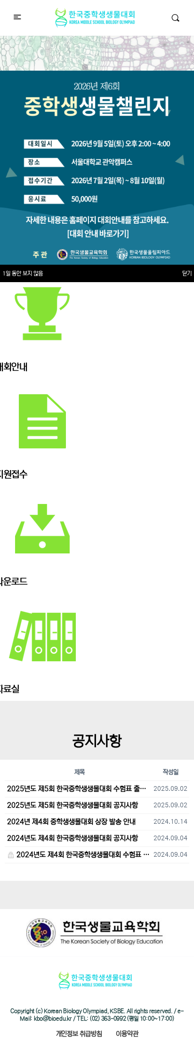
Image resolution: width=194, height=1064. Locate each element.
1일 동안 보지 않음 (22, 273)
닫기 (187, 273)
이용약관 (127, 1034)
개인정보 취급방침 (79, 1034)
